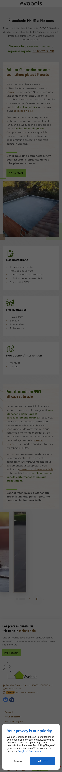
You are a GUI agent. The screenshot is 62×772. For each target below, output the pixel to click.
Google (21, 751)
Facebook (33, 751)
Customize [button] (18, 761)
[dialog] (31, 747)
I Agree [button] (42, 761)
